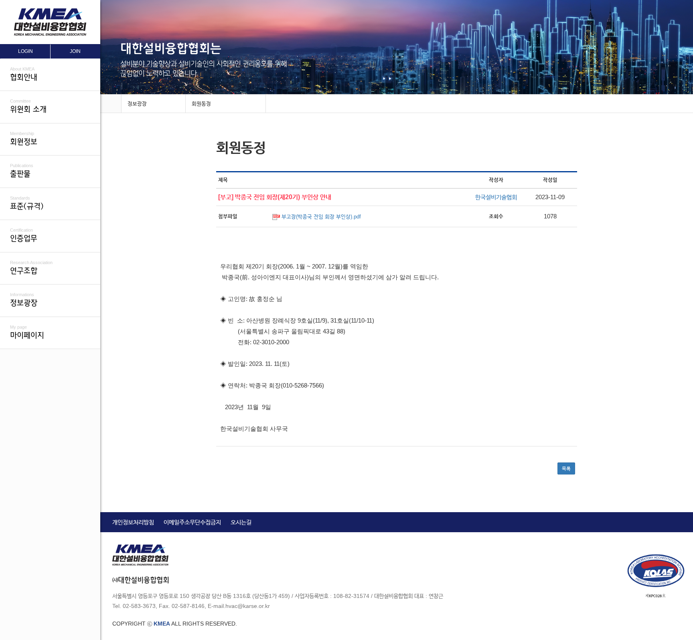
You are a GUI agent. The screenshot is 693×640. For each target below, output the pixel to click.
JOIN (75, 51)
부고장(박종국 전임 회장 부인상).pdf (321, 217)
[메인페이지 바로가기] (110, 104)
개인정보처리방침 (133, 522)
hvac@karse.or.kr (247, 606)
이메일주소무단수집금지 (192, 522)
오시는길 (241, 522)
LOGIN (25, 51)
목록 (566, 468)
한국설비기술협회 (496, 197)
